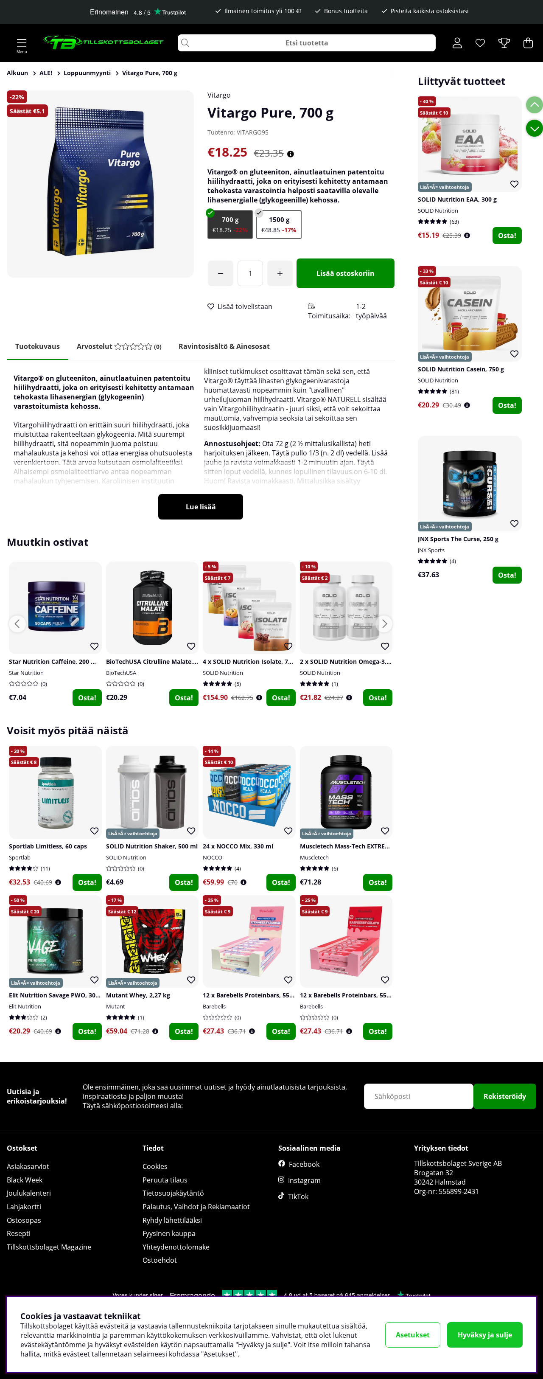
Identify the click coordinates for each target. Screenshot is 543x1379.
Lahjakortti (24, 1206)
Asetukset (413, 1335)
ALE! (45, 73)
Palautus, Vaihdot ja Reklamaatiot (196, 1206)
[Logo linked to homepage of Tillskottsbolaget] (103, 43)
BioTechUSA (121, 673)
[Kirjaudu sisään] (457, 43)
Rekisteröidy (505, 1096)
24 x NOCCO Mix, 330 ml (238, 846)
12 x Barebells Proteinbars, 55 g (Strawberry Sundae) (279, 995)
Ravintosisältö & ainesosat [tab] (224, 346)
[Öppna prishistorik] (467, 235)
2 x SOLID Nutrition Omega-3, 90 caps (355, 661)
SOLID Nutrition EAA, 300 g (457, 199)
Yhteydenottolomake (176, 1247)
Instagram (304, 1180)
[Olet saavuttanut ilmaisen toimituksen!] (220, 273)
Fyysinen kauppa (169, 1233)
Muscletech (314, 857)
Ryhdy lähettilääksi (172, 1220)
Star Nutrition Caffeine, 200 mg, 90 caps (67, 661)
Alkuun (17, 73)
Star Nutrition (26, 673)
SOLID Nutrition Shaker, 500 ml (152, 846)
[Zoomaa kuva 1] (100, 184)
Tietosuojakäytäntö (173, 1193)
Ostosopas (24, 1220)
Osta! (507, 235)
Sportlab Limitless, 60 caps (48, 846)
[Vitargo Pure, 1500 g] (279, 224)
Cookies (155, 1166)
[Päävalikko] (21, 43)
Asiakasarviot (28, 1166)
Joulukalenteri (29, 1193)
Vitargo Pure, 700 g (149, 73)
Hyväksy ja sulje (485, 1335)
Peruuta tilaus (165, 1180)
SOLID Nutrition (438, 210)
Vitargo (219, 95)
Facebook (304, 1164)
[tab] (119, 346)
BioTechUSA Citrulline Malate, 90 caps (161, 661)
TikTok (298, 1196)
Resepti (19, 1233)
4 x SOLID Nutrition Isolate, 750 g (251, 661)
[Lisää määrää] (280, 273)
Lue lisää (201, 506)
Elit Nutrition (25, 1006)
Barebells (214, 1006)
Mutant (115, 1006)
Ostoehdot (160, 1260)
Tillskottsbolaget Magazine (49, 1247)
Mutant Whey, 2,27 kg (138, 995)
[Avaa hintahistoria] (290, 154)
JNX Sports (431, 550)
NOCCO (212, 857)
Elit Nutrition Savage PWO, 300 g (56, 995)
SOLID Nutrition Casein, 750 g (461, 369)
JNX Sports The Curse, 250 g (458, 539)
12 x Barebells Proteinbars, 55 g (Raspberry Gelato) (374, 995)
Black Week (24, 1180)
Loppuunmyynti (87, 73)
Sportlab (20, 857)
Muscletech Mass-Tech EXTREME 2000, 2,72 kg (366, 846)
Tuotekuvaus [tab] (37, 346)
